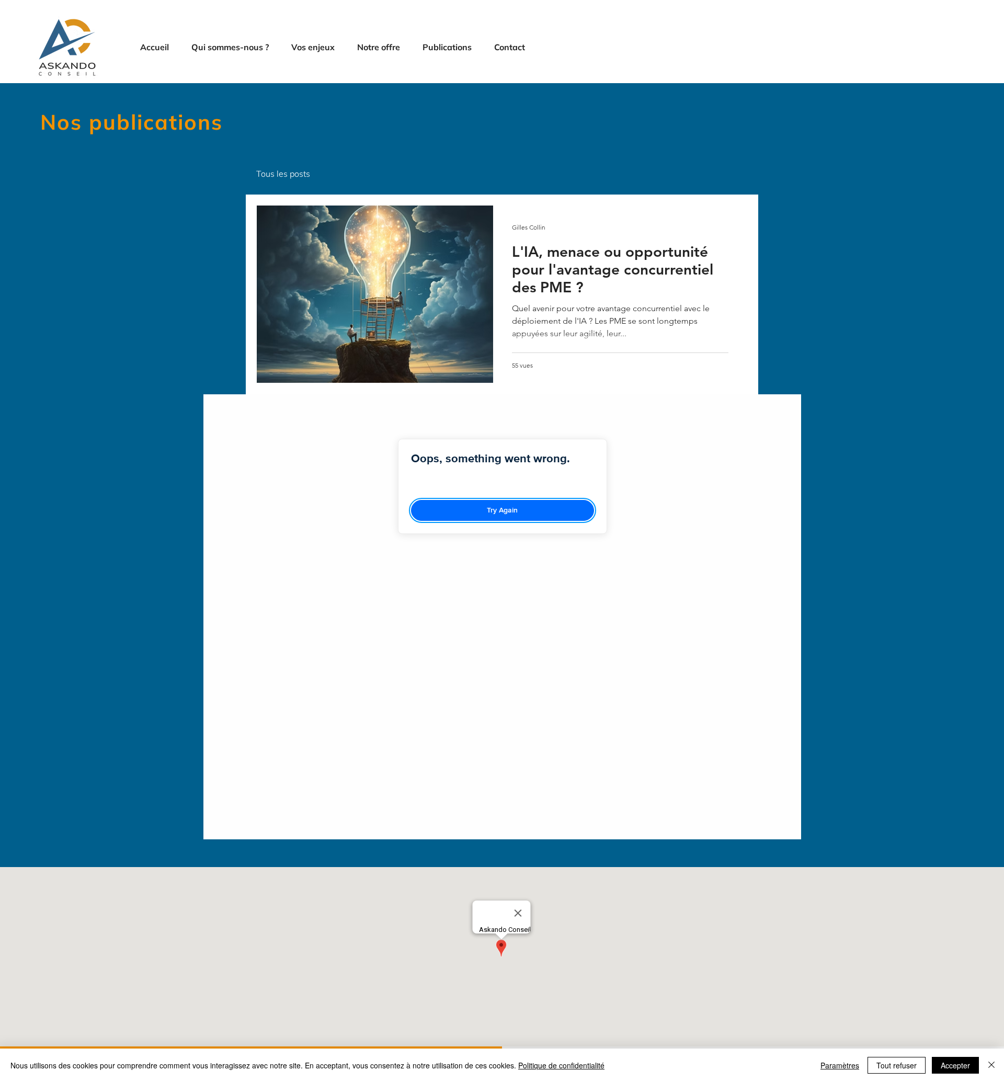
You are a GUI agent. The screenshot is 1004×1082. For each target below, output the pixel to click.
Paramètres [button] (839, 1065)
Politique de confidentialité (561, 1065)
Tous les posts (283, 173)
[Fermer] (991, 1065)
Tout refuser (896, 1065)
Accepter (955, 1065)
